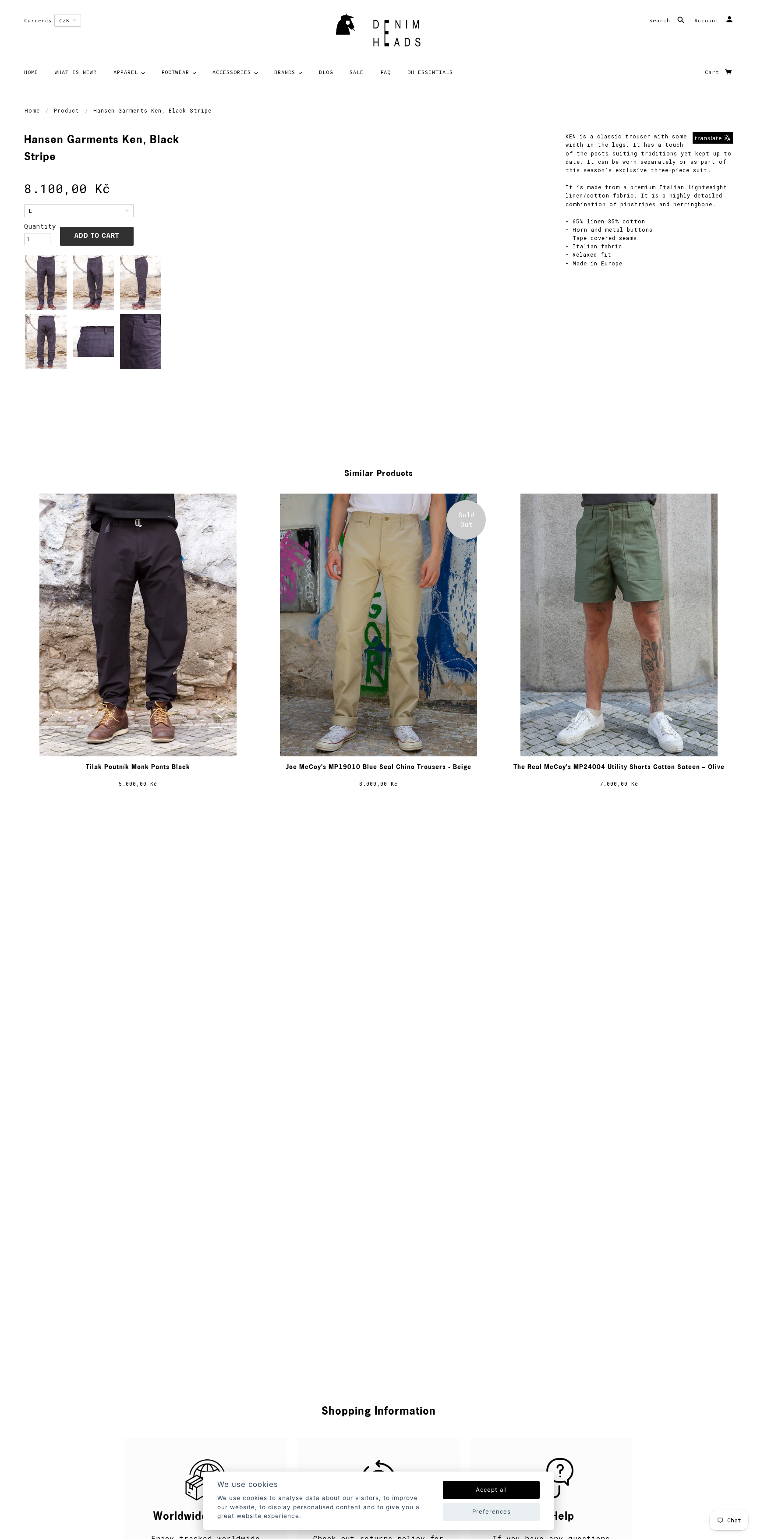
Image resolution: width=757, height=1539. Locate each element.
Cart (713, 72)
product (66, 110)
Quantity (37, 226)
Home (32, 110)
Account (708, 20)
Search (661, 20)
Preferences (491, 1511)
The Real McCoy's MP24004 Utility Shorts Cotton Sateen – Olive (619, 767)
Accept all (491, 1489)
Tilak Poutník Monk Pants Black (138, 767)
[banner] (378, 33)
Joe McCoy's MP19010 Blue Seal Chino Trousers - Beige (378, 767)
